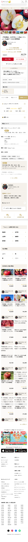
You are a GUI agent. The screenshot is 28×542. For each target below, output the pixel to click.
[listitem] (7, 232)
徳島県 (22, 519)
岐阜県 (2, 514)
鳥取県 (15, 517)
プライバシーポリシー (5, 490)
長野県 (6, 152)
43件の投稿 (19, 51)
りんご (9, 147)
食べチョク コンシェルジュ (20, 487)
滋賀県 (2, 515)
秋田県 (2, 507)
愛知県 (15, 514)
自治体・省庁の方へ (18, 475)
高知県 (15, 521)
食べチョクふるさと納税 (19, 481)
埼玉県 (15, 508)
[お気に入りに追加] (26, 11)
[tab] (4, 97)
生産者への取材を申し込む (20, 466)
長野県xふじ (21, 158)
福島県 (15, 507)
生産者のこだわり (6, 193)
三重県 (22, 514)
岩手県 (15, 505)
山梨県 (15, 512)
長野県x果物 (5, 158)
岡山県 (2, 519)
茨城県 (22, 507)
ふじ (13, 147)
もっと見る (14, 177)
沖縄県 (15, 524)
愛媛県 (9, 521)
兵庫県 (22, 515)
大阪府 (15, 515)
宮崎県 (2, 524)
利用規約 (3, 488)
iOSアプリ (16, 495)
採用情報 (3, 498)
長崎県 (9, 522)
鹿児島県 (9, 524)
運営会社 (3, 481)
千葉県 (22, 508)
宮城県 (22, 505)
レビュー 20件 (13, 51)
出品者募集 (17, 460)
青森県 (9, 505)
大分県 (22, 522)
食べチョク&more (18, 493)
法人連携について (18, 473)
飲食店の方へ (3, 466)
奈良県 (2, 517)
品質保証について (4, 464)
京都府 (9, 515)
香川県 (2, 521)
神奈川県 (9, 510)
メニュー (26, 2)
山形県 (9, 507)
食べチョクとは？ (4, 460)
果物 (5, 147)
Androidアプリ (17, 497)
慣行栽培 (4, 156)
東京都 (2, 510)
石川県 (2, 512)
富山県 (22, 510)
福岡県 (22, 521)
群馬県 (9, 508)
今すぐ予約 (8, 59)
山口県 (15, 519)
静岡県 (9, 514)
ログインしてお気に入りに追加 (15, 63)
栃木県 (2, 508)
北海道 (2, 505)
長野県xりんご (13, 158)
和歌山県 (9, 517)
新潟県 (15, 510)
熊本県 (15, 522)
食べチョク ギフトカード (19, 491)
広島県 (9, 519)
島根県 (22, 517)
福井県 (9, 512)
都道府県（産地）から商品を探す (8, 502)
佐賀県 (2, 522)
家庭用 (14, 156)
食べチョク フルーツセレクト (20, 489)
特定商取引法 (3, 492)
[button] (14, 108)
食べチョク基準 (4, 462)
